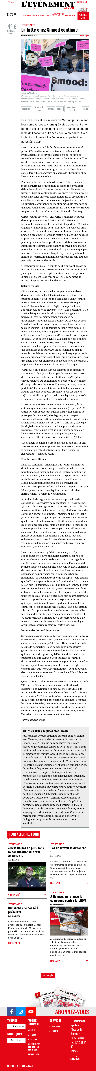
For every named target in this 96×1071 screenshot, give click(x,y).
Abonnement (54, 1026)
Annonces (53, 1031)
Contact (74, 1051)
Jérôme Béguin (84, 35)
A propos (32, 1034)
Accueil (31, 1030)
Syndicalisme (44, 16)
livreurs (51, 108)
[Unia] (75, 1058)
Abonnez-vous (83, 16)
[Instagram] (21, 1011)
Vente (34, 16)
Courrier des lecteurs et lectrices (34, 1047)
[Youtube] (31, 1011)
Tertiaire (26, 16)
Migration (70, 16)
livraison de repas (39, 108)
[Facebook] (11, 1011)
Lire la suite (56, 883)
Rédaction (32, 1039)
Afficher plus (48, 975)
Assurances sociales (58, 15)
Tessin (85, 108)
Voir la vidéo (14, 895)
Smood (60, 108)
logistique (26, 108)
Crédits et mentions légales (20, 1065)
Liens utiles (33, 1054)
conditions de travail (72, 108)
